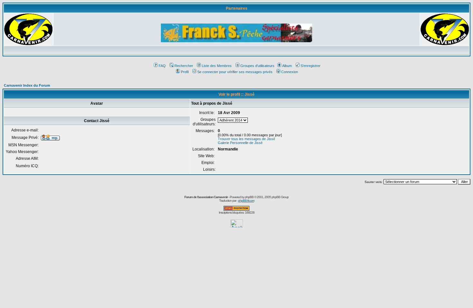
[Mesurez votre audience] (236, 225)
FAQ (162, 66)
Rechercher (183, 66)
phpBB (249, 197)
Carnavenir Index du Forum (27, 85)
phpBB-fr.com (246, 200)
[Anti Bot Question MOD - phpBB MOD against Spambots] (236, 209)
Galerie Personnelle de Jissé (240, 143)
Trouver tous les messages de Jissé (246, 139)
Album (287, 66)
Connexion (289, 72)
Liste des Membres (217, 66)
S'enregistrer (310, 66)
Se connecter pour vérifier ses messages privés (235, 72)
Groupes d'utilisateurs (257, 66)
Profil (185, 72)
